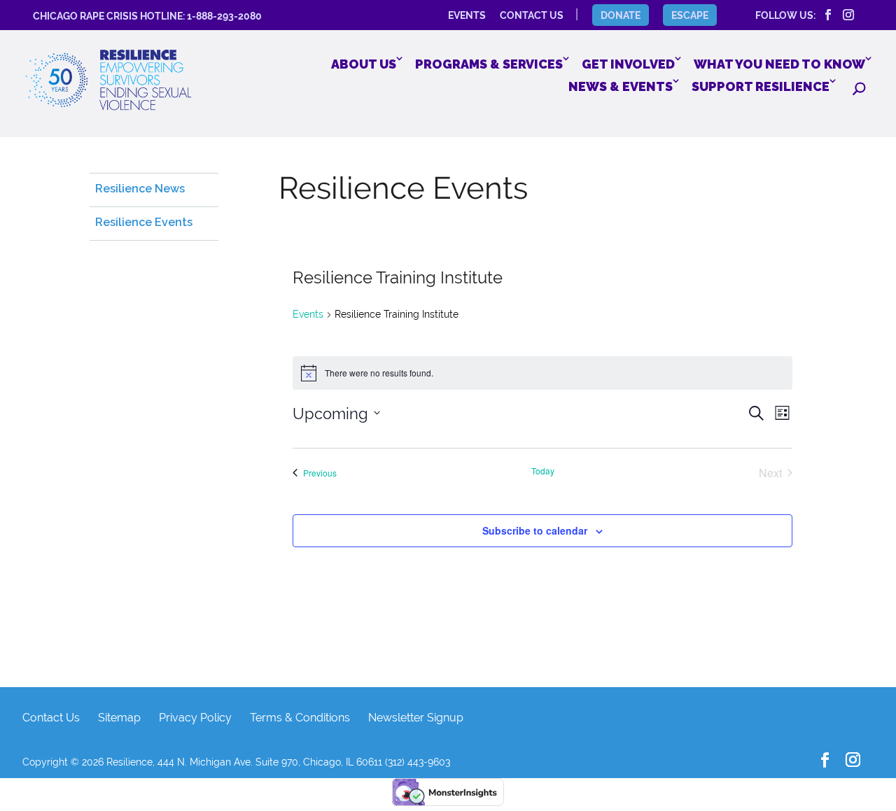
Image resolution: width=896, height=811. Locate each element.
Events (308, 314)
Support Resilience (761, 86)
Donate (620, 15)
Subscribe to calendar (534, 530)
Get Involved (628, 64)
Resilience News (140, 188)
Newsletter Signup (415, 717)
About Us (363, 64)
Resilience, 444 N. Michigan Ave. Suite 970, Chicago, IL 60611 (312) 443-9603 (278, 762)
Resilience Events (143, 222)
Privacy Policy (195, 717)
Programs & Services (489, 64)
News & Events (620, 86)
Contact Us (51, 717)
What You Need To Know (779, 64)
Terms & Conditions (300, 717)
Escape (689, 15)
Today (542, 471)
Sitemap (119, 717)
